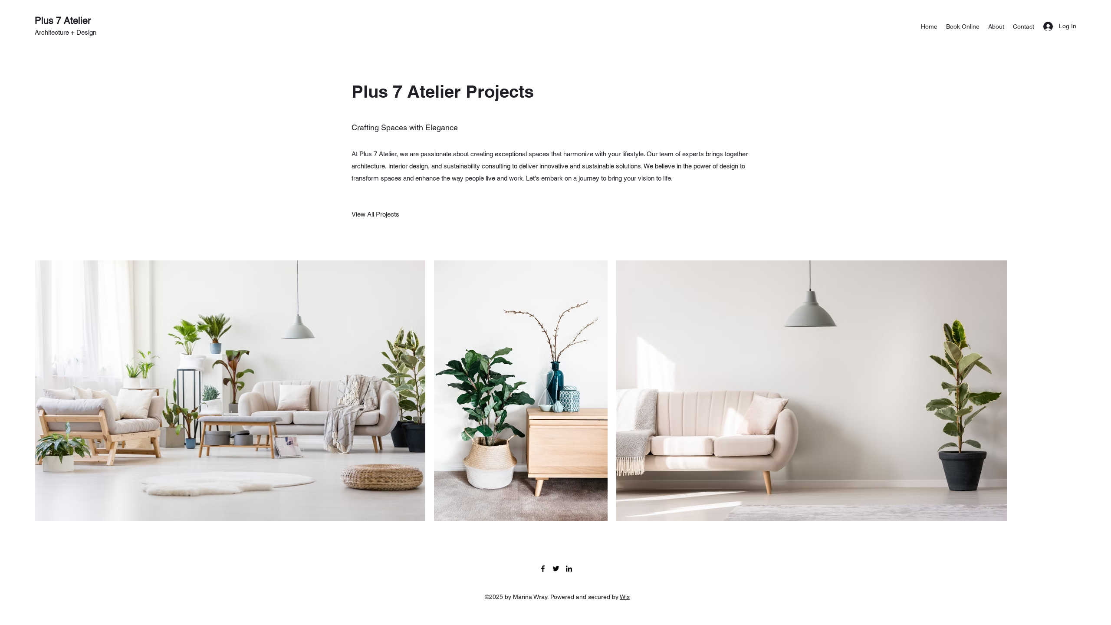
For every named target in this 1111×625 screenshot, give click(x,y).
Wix (625, 596)
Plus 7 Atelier (63, 20)
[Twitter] (556, 568)
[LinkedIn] (569, 568)
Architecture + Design (65, 32)
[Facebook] (543, 568)
